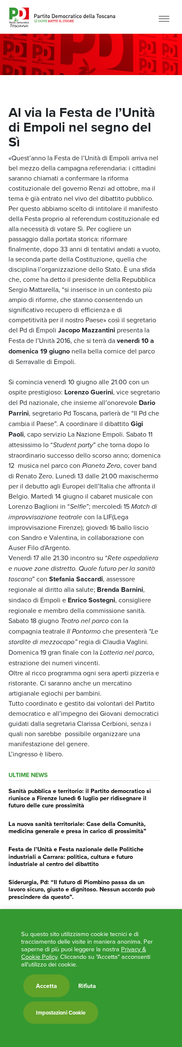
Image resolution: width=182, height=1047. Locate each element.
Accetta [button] (46, 986)
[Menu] (164, 18)
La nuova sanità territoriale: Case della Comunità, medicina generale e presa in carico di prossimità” (77, 827)
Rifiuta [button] (87, 986)
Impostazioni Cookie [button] (60, 1013)
